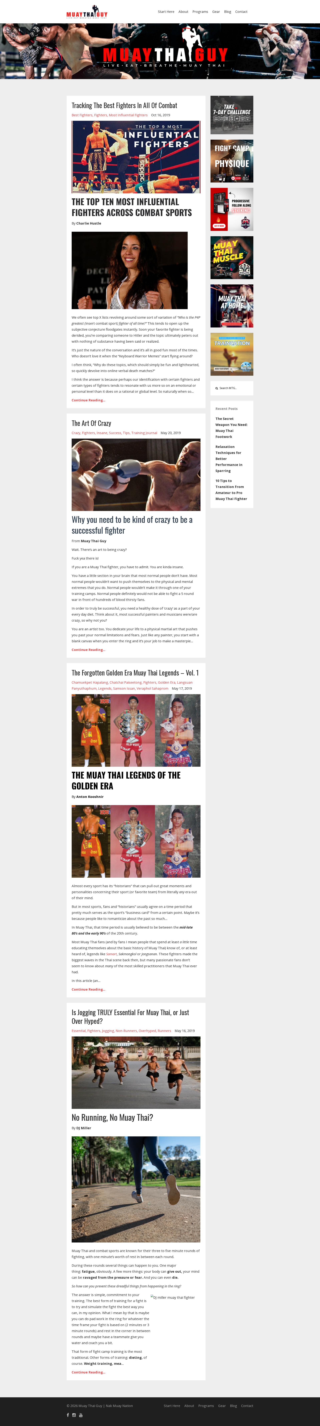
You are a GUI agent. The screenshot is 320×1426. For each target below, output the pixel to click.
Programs (200, 11)
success (115, 433)
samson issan (124, 688)
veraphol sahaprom (152, 688)
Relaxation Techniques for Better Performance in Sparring (229, 458)
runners (164, 1030)
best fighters (82, 115)
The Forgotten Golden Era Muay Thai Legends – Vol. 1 (135, 672)
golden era (166, 682)
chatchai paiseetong (126, 682)
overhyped (147, 1030)
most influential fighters (128, 115)
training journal (144, 433)
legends (105, 688)
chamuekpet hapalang (90, 682)
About (183, 11)
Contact (241, 11)
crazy (76, 433)
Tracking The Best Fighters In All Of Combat (124, 105)
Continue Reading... (88, 400)
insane (102, 433)
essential (79, 1030)
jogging (108, 1030)
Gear (216, 11)
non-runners (126, 1030)
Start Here (166, 11)
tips (126, 433)
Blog (227, 11)
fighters (100, 115)
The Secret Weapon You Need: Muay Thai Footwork (232, 427)
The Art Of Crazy (91, 423)
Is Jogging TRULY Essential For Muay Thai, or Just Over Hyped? (130, 1016)
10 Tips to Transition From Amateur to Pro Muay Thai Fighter (231, 489)
